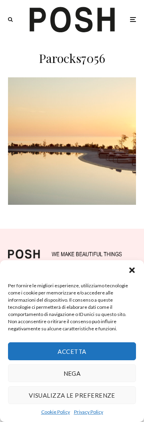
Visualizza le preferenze (72, 395)
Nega (72, 373)
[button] (132, 270)
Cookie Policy (55, 412)
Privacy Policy (88, 412)
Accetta (72, 351)
